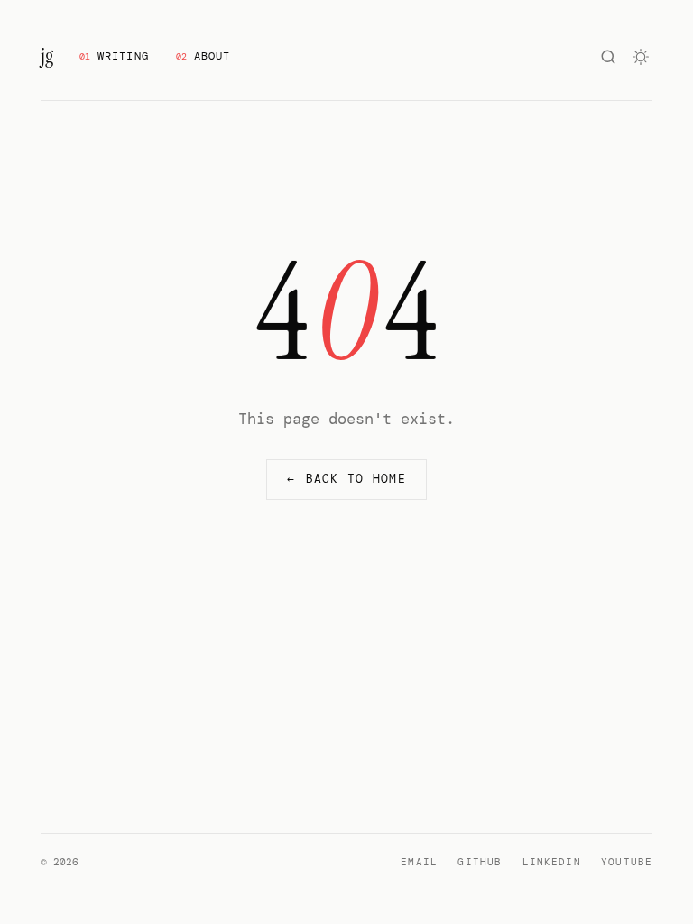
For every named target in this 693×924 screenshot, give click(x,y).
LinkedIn (551, 861)
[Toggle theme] (641, 57)
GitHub (479, 861)
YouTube (626, 861)
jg (46, 56)
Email (419, 861)
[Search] (608, 57)
